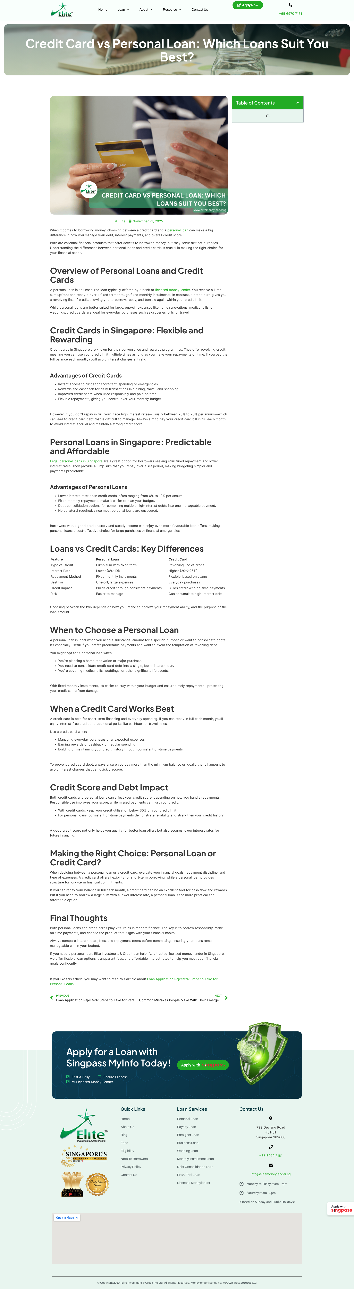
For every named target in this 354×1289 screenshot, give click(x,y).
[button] (297, 102)
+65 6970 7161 (290, 13)
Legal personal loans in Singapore (76, 461)
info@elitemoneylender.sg (271, 1174)
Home (102, 9)
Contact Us (200, 9)
